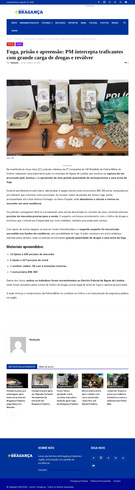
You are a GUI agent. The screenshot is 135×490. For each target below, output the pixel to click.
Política (104, 23)
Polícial (93, 23)
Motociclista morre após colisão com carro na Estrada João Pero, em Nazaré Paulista (91, 397)
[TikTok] (109, 2)
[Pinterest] (32, 70)
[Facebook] (98, 2)
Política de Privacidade (101, 481)
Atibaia (86, 386)
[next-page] (14, 414)
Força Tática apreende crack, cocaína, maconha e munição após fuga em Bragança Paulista (67, 397)
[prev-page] (9, 414)
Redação (15, 63)
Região (115, 23)
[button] (124, 23)
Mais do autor (46, 366)
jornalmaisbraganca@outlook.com (66, 470)
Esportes (73, 23)
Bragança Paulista (29, 23)
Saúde (14, 31)
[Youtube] (125, 2)
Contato (117, 481)
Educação (60, 23)
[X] (115, 2)
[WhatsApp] (120, 2)
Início (14, 23)
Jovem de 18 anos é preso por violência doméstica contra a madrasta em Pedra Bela (117, 397)
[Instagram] (104, 2)
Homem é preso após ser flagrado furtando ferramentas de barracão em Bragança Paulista (42, 397)
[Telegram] (55, 70)
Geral (83, 23)
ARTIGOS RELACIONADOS (22, 366)
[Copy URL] (10, 70)
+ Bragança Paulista (78, 481)
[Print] (47, 70)
